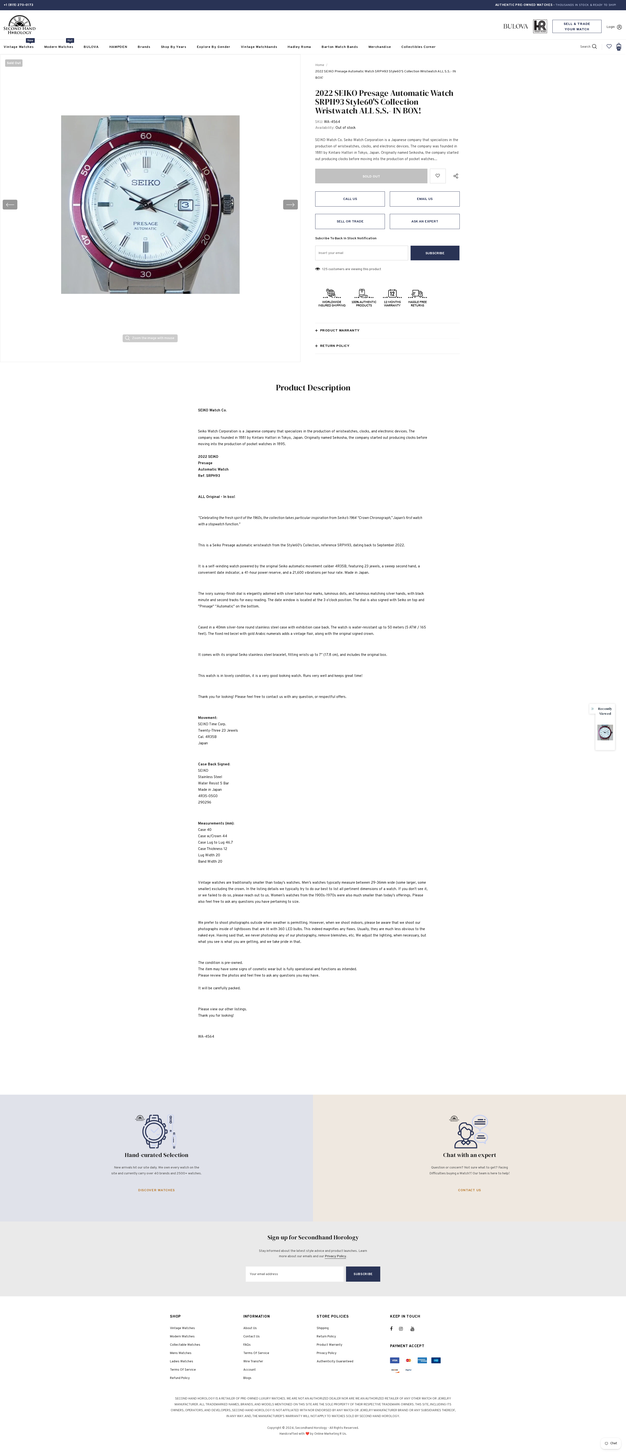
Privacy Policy (335, 1256)
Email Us (425, 199)
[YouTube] (415, 1328)
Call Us (350, 199)
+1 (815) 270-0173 (18, 5)
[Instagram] (403, 1328)
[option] (150, 204)
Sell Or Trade (350, 222)
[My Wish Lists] (609, 48)
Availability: (325, 128)
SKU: (319, 122)
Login (610, 27)
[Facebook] (394, 1328)
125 (325, 269)
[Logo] (19, 24)
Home (319, 65)
